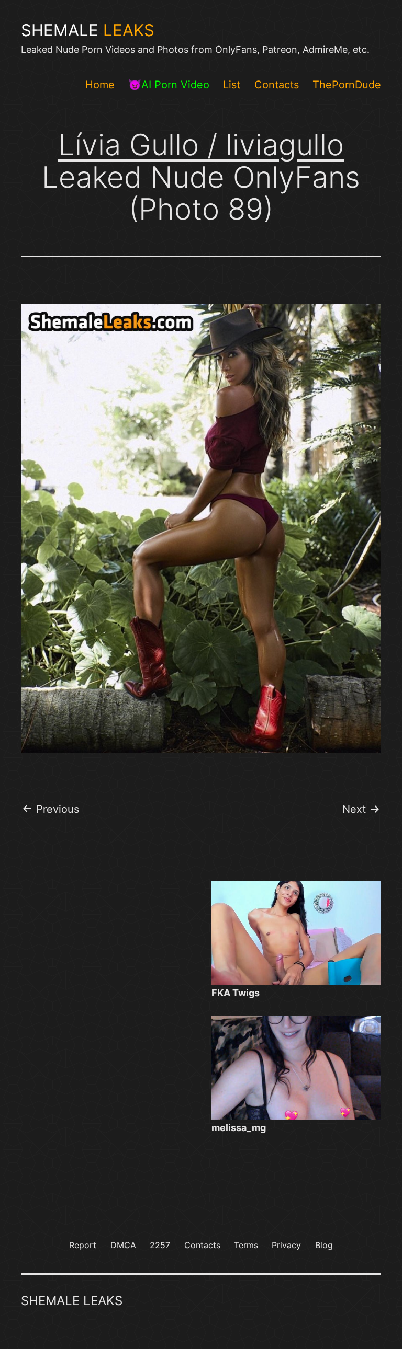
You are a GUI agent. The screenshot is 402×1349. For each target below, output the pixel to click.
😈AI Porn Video (168, 84)
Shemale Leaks (71, 1300)
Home (100, 84)
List (231, 84)
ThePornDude (346, 84)
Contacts (276, 84)
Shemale (87, 30)
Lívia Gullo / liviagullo (201, 145)
